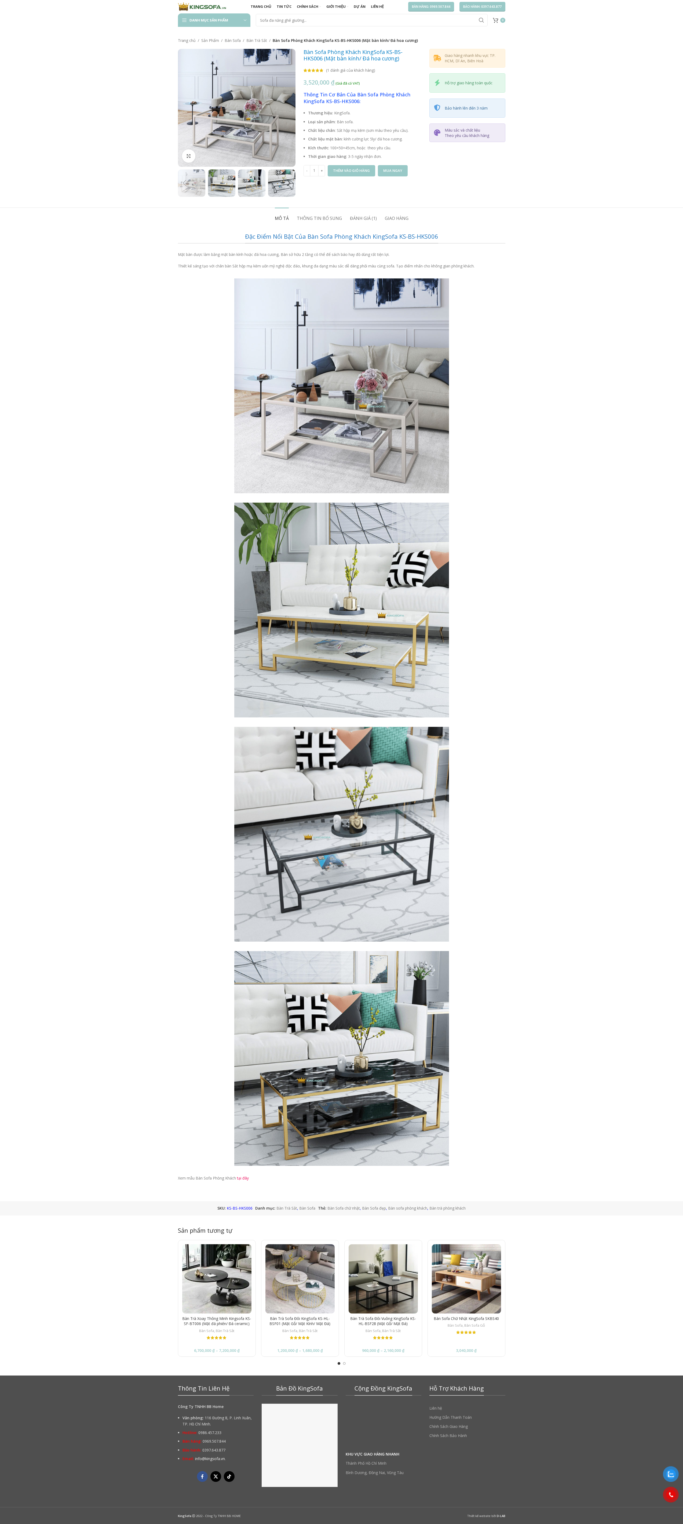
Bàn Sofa (233, 40)
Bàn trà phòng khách (447, 1208)
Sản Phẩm (210, 40)
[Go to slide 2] (344, 1363)
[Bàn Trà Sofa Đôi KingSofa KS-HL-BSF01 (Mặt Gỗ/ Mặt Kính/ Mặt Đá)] (300, 1278)
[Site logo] (202, 6)
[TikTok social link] (229, 1476)
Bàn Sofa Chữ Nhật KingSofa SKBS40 (466, 1318)
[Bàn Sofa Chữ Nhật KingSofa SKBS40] (466, 1278)
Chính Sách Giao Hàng (448, 1426)
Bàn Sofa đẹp (374, 1208)
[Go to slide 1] (339, 1363)
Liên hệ (435, 1408)
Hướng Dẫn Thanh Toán (450, 1417)
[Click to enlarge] (188, 156)
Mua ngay (392, 170)
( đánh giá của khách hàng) (350, 70)
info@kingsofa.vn (210, 1458)
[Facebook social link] (202, 1476)
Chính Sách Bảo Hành (448, 1435)
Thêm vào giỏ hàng (351, 170)
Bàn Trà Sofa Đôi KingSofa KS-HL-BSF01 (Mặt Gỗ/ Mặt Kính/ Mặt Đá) (299, 1321)
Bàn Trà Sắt (256, 40)
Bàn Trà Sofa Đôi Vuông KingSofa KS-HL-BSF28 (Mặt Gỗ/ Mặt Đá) (383, 1321)
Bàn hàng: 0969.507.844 (431, 6)
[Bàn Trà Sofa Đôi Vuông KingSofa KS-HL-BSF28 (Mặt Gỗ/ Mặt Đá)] (383, 1278)
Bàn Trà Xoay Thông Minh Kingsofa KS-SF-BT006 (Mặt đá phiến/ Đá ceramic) (216, 1321)
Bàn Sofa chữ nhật (343, 1208)
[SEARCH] (481, 20)
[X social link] (215, 1476)
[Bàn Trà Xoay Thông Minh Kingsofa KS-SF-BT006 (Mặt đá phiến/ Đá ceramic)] (216, 1278)
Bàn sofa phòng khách (407, 1208)
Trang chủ (187, 40)
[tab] (282, 216)
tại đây (242, 1178)
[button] (184, 183)
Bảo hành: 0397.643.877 (482, 6)
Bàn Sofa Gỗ (474, 1325)
